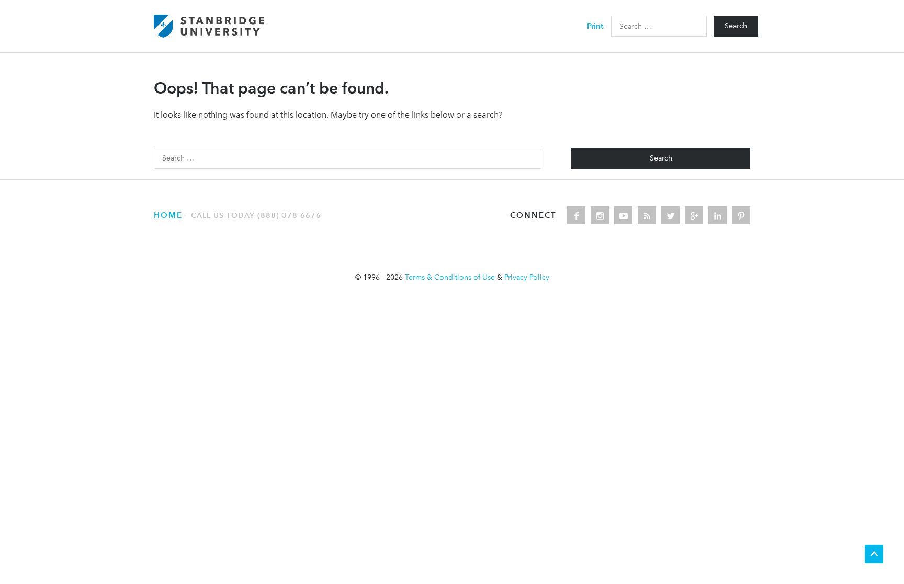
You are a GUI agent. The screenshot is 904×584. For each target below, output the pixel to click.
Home (168, 215)
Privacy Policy (526, 277)
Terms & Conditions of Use (450, 277)
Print (595, 26)
